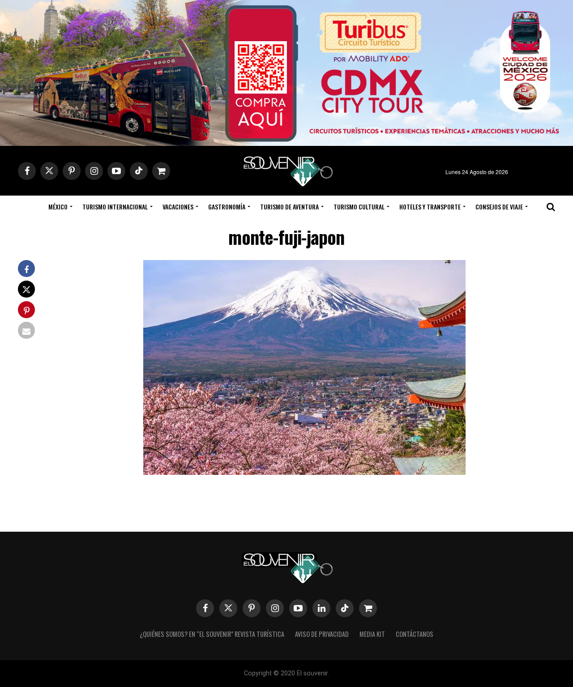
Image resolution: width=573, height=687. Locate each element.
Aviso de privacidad (322, 634)
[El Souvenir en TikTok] (345, 608)
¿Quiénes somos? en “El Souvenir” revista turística (212, 634)
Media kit (372, 634)
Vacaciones (177, 206)
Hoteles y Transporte (430, 206)
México (58, 206)
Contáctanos (414, 634)
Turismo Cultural (359, 206)
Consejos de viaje (499, 206)
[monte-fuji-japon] (304, 472)
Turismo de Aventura (289, 206)
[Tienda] (368, 608)
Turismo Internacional (115, 206)
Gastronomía (226, 206)
